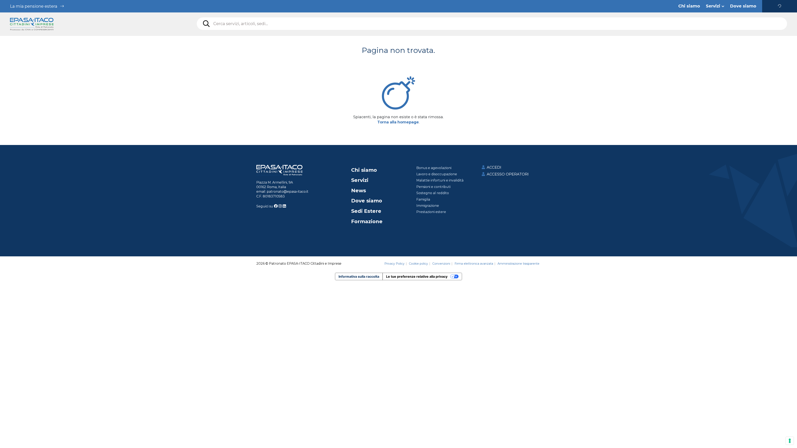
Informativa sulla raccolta (359, 276)
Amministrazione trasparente (518, 263)
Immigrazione (427, 206)
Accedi (494, 167)
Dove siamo (366, 201)
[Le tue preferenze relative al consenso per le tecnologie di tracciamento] (790, 441)
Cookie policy (418, 263)
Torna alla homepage (398, 122)
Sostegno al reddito (432, 193)
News (358, 190)
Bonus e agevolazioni (433, 168)
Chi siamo (364, 170)
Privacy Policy (394, 263)
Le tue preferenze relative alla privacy (416, 276)
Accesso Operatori (508, 174)
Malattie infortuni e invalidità (439, 180)
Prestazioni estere (431, 212)
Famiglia (423, 199)
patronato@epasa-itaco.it (287, 192)
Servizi (359, 180)
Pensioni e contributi (433, 187)
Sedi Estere (366, 211)
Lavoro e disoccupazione (436, 174)
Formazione (367, 221)
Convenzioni (441, 263)
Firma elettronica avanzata (474, 263)
